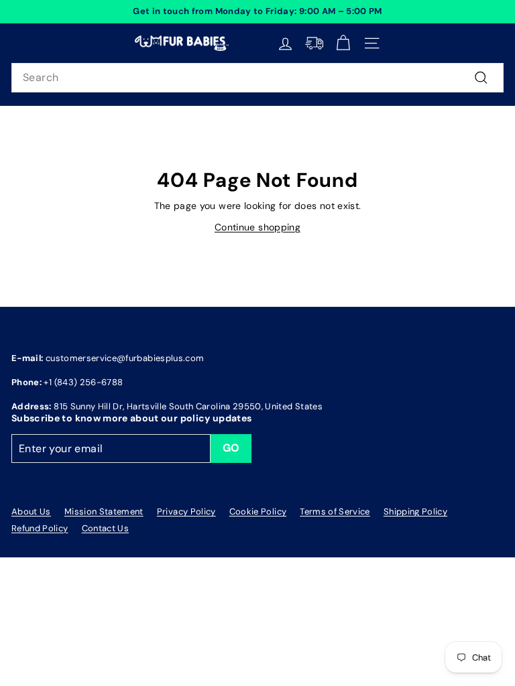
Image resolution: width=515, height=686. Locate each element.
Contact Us (105, 528)
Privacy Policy (186, 511)
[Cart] (343, 43)
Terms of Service (335, 511)
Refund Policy (39, 528)
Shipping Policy (415, 511)
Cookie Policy (258, 511)
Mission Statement (104, 511)
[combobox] (257, 77)
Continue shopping (257, 227)
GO (231, 448)
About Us (31, 511)
